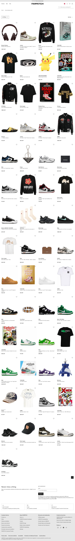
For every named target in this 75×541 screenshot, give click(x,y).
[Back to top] (72, 477)
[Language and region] (64, 3)
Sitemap (21, 529)
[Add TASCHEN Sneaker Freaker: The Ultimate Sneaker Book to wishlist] (35, 266)
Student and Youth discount (43, 525)
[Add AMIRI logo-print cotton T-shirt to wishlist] (35, 388)
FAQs (2, 519)
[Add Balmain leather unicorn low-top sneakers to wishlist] (16, 418)
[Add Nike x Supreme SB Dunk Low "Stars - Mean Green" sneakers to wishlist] (53, 327)
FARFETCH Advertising (24, 527)
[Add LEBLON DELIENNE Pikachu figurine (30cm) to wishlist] (53, 53)
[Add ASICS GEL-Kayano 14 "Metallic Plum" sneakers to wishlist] (72, 236)
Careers (21, 521)
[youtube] (66, 527)
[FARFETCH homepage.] (37, 4)
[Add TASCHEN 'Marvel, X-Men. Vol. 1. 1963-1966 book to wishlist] (72, 388)
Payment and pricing (5, 525)
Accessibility (20, 535)
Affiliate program (41, 517)
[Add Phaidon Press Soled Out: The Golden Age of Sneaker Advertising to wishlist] (53, 83)
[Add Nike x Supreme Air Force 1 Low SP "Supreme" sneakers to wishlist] (16, 266)
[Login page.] (67, 3)
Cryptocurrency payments (6, 527)
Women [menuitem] (3, 3)
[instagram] (58, 527)
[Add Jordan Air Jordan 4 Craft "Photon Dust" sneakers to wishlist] (35, 114)
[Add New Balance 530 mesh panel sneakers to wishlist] (53, 144)
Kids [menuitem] (10, 3)
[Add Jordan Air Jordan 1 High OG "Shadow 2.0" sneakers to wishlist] (53, 388)
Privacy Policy (54, 497)
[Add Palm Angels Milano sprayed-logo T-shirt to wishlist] (72, 327)
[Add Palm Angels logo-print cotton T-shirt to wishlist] (35, 83)
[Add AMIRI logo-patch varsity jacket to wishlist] (72, 114)
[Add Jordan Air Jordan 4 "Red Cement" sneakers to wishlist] (53, 114)
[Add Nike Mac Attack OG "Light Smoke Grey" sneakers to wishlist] (16, 175)
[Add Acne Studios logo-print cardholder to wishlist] (53, 236)
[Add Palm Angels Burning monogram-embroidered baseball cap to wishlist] (35, 418)
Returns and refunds (5, 523)
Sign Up (40, 493)
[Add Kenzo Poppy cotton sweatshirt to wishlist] (35, 175)
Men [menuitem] (7, 3)
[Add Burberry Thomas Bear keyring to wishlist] (72, 357)
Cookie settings (42, 535)
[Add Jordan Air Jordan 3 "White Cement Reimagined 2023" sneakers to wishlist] (72, 418)
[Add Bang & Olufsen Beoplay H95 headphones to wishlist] (16, 23)
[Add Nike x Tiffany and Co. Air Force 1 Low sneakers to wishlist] (72, 205)
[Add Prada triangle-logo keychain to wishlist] (35, 144)
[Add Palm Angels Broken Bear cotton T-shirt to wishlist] (16, 236)
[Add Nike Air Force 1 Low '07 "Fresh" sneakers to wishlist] (53, 266)
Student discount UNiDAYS (43, 521)
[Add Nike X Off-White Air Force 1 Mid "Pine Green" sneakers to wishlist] (72, 297)
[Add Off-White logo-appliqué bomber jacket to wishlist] (16, 83)
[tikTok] (60, 527)
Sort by (69, 17)
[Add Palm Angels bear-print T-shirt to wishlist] (72, 175)
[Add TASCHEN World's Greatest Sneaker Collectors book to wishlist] (72, 23)
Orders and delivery (5, 521)
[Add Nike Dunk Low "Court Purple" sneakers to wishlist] (53, 357)
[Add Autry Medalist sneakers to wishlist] (35, 327)
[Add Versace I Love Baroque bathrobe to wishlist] (72, 83)
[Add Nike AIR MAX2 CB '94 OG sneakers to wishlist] (53, 297)
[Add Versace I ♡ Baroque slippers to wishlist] (16, 114)
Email (39, 488)
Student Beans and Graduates (44, 523)
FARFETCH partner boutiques (26, 519)
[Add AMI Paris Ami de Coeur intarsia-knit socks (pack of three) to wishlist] (35, 205)
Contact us (3, 517)
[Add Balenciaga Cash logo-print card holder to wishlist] (72, 144)
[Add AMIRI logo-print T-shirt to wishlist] (72, 266)
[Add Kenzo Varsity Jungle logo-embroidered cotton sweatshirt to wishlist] (53, 23)
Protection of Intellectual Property (31, 535)
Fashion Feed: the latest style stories (64, 522)
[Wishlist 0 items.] (69, 3)
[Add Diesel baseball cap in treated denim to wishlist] (16, 388)
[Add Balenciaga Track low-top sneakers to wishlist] (53, 205)
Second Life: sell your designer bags (64, 520)
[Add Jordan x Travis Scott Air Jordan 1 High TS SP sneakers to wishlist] (53, 418)
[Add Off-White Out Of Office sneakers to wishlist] (16, 449)
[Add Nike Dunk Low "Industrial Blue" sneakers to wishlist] (16, 144)
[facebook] (63, 527)
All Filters (4, 17)
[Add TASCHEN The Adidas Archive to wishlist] (35, 357)
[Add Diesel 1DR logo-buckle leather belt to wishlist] (35, 53)
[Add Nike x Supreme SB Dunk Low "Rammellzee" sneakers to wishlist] (16, 297)
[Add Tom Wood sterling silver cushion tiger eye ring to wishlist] (35, 297)
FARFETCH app (23, 523)
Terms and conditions (12, 535)
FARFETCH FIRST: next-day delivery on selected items (64, 518)
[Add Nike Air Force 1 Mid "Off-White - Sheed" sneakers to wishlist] (35, 236)
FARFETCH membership (43, 519)
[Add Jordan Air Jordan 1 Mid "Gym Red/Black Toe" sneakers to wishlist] (53, 175)
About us (21, 517)
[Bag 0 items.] (72, 3)
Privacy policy (4, 535)
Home (2, 10)
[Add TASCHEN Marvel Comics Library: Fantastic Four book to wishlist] (16, 327)
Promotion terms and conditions (7, 529)
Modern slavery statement (25, 525)
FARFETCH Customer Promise (7, 531)
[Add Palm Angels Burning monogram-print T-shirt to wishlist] (16, 53)
